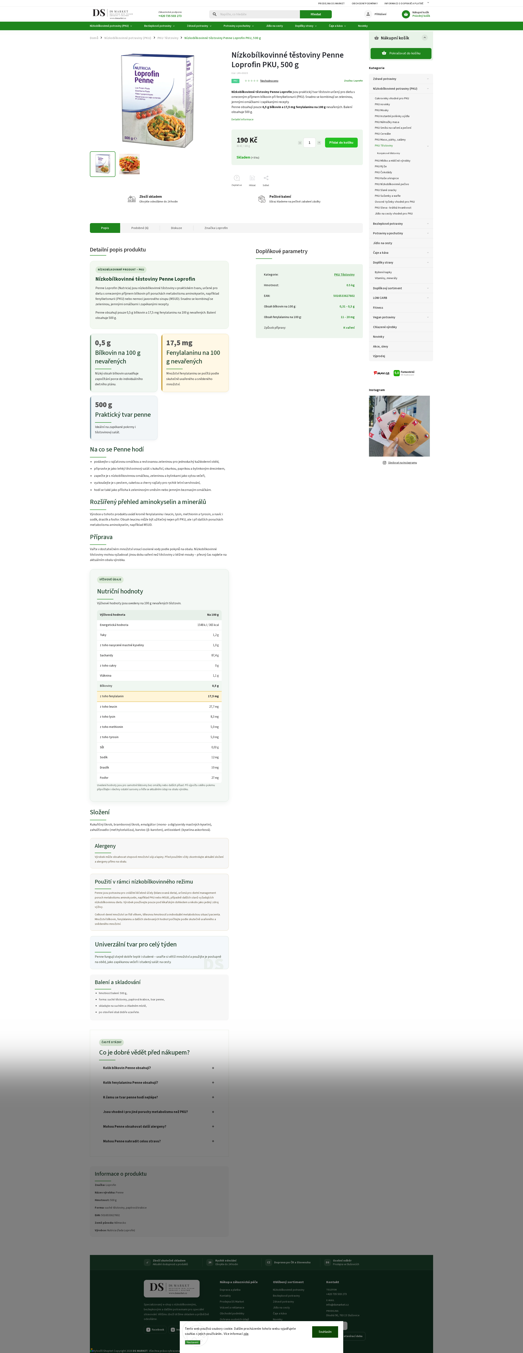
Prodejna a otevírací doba (345, 1336)
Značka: (353, 81)
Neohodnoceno (269, 81)
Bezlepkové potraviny (388, 223)
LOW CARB (380, 298)
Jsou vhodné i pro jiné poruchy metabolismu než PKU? (145, 1111)
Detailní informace (242, 119)
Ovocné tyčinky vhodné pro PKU (395, 202)
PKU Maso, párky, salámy (390, 140)
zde (246, 1334)
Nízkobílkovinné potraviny (288, 1290)
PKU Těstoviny (384, 146)
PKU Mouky (382, 110)
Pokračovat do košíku (404, 53)
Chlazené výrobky (385, 327)
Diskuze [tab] (176, 228)
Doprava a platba (230, 1290)
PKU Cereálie (383, 134)
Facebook (156, 1330)
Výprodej (379, 356)
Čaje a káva (380, 252)
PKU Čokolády (383, 172)
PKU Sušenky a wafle (388, 196)
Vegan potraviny (384, 317)
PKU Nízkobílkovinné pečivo (392, 184)
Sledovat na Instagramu (402, 463)
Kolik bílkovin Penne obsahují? (127, 1068)
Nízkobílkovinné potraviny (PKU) (395, 88)
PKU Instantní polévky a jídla (392, 116)
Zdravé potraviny (384, 79)
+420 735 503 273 (336, 1294)
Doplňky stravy (383, 262)
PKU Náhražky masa (387, 122)
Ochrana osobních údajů (234, 1319)
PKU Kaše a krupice (387, 178)
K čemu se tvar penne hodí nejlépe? (130, 1097)
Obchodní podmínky (365, 3)
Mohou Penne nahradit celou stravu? (132, 1141)
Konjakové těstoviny (388, 153)
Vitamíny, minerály (386, 278)
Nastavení (193, 1342)
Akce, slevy (380, 346)
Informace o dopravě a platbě (403, 3)
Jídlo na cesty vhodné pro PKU (394, 214)
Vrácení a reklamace (232, 1308)
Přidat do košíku (341, 142)
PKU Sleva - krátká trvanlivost (393, 208)
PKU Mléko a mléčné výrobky (393, 161)
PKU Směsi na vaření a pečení (393, 128)
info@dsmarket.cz (337, 1305)
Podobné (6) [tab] (140, 228)
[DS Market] (172, 1288)
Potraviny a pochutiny (388, 233)
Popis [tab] (105, 228)
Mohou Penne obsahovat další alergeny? (134, 1126)
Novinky (378, 336)
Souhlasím (325, 1332)
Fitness (378, 307)
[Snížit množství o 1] (300, 143)
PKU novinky (382, 104)
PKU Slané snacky (386, 190)
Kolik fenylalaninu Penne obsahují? (130, 1082)
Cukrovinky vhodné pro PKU (392, 98)
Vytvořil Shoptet (103, 1351)
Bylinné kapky (383, 272)
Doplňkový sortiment (387, 288)
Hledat (316, 14)
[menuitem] (114, 26)
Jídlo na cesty (382, 243)
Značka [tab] (216, 228)
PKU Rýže (381, 166)
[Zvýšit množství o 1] (319, 143)
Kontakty (225, 1296)
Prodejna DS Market (331, 3)
